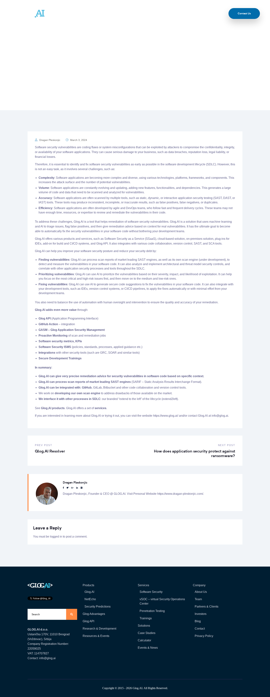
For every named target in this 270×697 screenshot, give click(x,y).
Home (67, 76)
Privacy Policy (204, 635)
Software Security (151, 591)
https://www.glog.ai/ (165, 415)
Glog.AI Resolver (50, 451)
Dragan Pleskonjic (50, 140)
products (69, 238)
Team (153, 13)
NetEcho (90, 599)
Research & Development (99, 628)
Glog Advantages (94, 613)
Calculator (144, 640)
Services (92, 13)
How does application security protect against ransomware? (194, 453)
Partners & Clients (206, 606)
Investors (200, 613)
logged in (56, 536)
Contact (200, 628)
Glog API (45, 318)
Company (134, 13)
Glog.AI (89, 591)
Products (72, 13)
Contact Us (244, 13)
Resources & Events (179, 13)
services (86, 238)
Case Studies (146, 633)
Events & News (148, 647)
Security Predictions (97, 606)
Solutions (113, 13)
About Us (201, 591)
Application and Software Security (96, 76)
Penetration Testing (152, 610)
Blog (204, 13)
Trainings (146, 618)
